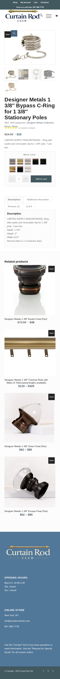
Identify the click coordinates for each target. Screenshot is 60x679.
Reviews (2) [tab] (14, 206)
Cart (35, 2)
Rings (15, 126)
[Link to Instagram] (48, 670)
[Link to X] (53, 670)
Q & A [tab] (29, 206)
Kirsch (7, 126)
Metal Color (30, 155)
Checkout (45, 2)
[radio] (12, 161)
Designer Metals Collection (40, 122)
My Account (26, 2)
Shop (15, 2)
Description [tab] (14, 199)
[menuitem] (15, 2)
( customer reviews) (27, 128)
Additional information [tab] (38, 199)
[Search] (39, 15)
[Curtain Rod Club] (24, 15)
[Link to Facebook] (43, 670)
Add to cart (41, 179)
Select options (25, 288)
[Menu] (47, 15)
